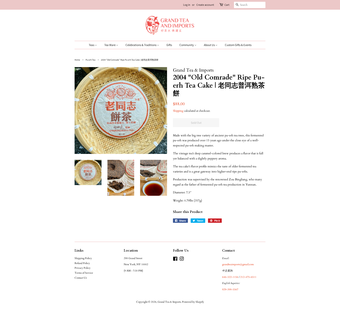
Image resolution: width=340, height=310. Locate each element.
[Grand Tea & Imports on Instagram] (181, 259)
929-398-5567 (230, 289)
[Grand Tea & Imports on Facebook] (175, 259)
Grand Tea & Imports (169, 302)
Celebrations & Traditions (141, 45)
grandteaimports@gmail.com (238, 264)
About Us (209, 45)
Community (186, 45)
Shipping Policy (83, 258)
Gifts (169, 45)
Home (77, 59)
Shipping (178, 111)
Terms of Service (84, 273)
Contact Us (81, 278)
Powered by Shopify (193, 302)
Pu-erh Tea (90, 59)
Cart (227, 5)
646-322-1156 (230, 277)
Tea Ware (110, 45)
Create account (205, 5)
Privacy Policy (83, 268)
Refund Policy (82, 263)
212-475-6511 (248, 277)
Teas (92, 45)
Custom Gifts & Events (238, 45)
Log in (186, 5)
